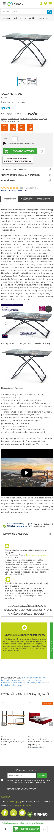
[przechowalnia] (45, 4)
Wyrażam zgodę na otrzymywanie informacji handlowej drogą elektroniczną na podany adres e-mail (28, 781)
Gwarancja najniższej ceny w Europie (20, 175)
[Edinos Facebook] (4, 813)
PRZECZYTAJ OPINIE (8, 190)
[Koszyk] (50, 4)
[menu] (41, 4)
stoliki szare (17, 685)
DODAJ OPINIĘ (23, 190)
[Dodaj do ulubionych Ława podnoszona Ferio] (41, 151)
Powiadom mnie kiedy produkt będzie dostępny (17, 160)
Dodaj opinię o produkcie (15, 534)
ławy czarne (17, 680)
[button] (26, 829)
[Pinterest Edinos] (22, 813)
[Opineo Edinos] (38, 813)
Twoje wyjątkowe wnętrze (37, 555)
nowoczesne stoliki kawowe (23, 683)
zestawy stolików (30, 680)
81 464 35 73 (14, 801)
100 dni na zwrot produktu (15, 169)
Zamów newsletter (27, 770)
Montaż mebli (8, 180)
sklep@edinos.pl (20, 805)
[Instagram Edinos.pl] (13, 813)
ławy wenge (27, 678)
